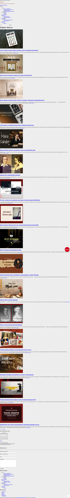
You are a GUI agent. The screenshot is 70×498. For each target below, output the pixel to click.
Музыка (3, 493)
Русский (3, 22)
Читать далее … (16, 53)
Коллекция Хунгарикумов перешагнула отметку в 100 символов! (17, 374)
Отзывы (3, 21)
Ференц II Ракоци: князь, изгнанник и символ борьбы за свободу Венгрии (19, 274)
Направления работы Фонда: (8, 9)
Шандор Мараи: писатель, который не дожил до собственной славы (17, 150)
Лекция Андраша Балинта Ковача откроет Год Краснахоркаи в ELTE (18, 399)
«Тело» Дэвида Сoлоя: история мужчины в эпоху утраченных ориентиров (19, 50)
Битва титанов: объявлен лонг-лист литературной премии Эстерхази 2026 (19, 225)
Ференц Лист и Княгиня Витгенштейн (10, 175)
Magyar (5, 23)
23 (2, 429)
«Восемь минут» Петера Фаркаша (9, 299)
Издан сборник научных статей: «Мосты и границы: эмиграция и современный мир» (22, 100)
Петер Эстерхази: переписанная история (10, 250)
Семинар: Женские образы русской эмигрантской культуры (15, 349)
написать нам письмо (3, 5)
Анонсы (5, 477)
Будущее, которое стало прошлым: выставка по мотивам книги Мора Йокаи (20, 200)
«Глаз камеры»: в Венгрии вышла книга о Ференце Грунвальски (17, 125)
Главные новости (6, 16)
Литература (4, 491)
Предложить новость (7, 17)
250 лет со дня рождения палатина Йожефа (11, 324)
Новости (3, 15)
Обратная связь (6, 20)
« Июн (1, 441)
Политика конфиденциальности (9, 11)
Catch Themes (33, 497)
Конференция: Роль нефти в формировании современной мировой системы (19, 424)
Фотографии (4, 18)
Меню (1, 6)
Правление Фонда (7, 10)
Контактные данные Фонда (8, 484)
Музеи (3, 494)
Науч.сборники (4, 14)
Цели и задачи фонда (7, 8)
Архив (5, 478)
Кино (3, 492)
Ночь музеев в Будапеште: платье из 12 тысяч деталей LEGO (16, 75)
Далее (4, 429)
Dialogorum (7, 497)
